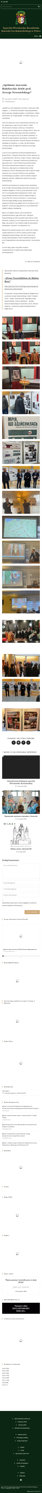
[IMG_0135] (21, 577)
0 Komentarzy (10, 102)
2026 (3, 1368)
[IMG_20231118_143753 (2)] (21, 665)
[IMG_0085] (21, 378)
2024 (3, 1373)
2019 (3, 1385)
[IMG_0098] (21, 403)
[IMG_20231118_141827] (21, 631)
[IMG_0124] (21, 502)
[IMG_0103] (21, 452)
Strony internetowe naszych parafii (16, 919)
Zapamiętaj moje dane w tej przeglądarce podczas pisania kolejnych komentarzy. (19, 904)
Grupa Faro (38, 1491)
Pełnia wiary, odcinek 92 (20, 849)
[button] (36, 36)
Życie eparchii (24, 99)
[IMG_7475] (21, 602)
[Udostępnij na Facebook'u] (19, 743)
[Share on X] (14, 743)
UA (4, 2)
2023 (3, 1375)
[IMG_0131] (21, 527)
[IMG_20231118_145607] (21, 720)
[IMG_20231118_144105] (21, 690)
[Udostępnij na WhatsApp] (28, 743)
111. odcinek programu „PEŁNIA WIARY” (14, 1093)
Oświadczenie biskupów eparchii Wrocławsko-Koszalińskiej (21, 782)
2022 (3, 1378)
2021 (3, 1380)
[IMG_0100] (21, 427)
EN (7, 2)
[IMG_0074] (21, 328)
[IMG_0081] (21, 353)
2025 (3, 1371)
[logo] (21, 17)
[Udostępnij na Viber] (23, 743)
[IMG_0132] (21, 552)
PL (2, 2)
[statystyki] (21, 1480)
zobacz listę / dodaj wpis (21, 1287)
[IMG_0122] (21, 477)
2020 (3, 1382)
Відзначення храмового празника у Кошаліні (21, 816)
